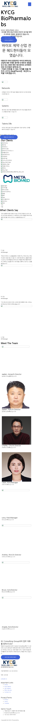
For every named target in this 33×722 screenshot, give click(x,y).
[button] (9, 40)
